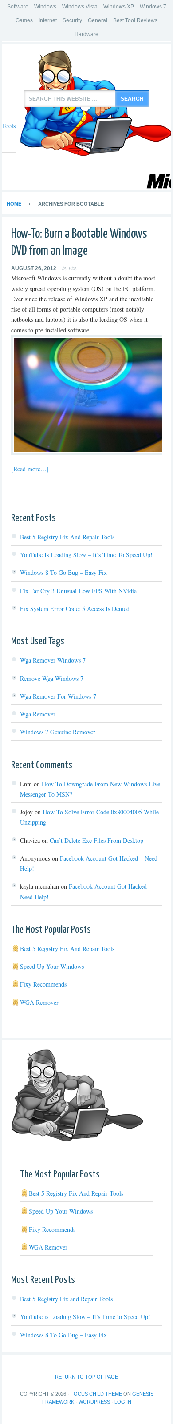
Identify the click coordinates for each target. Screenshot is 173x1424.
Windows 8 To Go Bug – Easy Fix (63, 572)
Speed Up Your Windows (52, 966)
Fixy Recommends (43, 984)
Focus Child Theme (96, 1393)
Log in (122, 1401)
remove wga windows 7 (51, 678)
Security (72, 20)
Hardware (86, 34)
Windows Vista (80, 7)
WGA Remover (39, 1002)
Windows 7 (153, 7)
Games (24, 20)
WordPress (94, 1401)
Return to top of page (86, 1377)
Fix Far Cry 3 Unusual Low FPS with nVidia (78, 591)
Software (17, 7)
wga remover (37, 714)
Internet (48, 20)
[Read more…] (30, 469)
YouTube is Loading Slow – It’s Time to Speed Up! (86, 554)
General (97, 20)
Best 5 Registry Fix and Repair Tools (67, 537)
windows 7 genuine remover (57, 732)
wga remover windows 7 (53, 660)
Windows (45, 7)
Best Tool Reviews (135, 20)
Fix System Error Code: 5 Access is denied (75, 608)
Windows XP (118, 7)
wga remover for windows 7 (58, 696)
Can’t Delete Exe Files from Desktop (96, 840)
